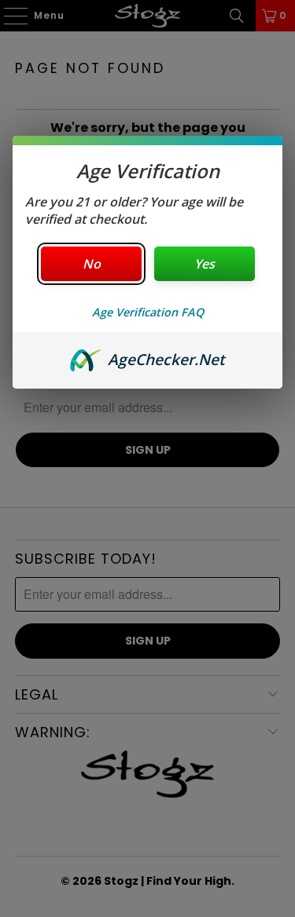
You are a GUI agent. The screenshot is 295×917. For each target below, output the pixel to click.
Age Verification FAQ (148, 312)
